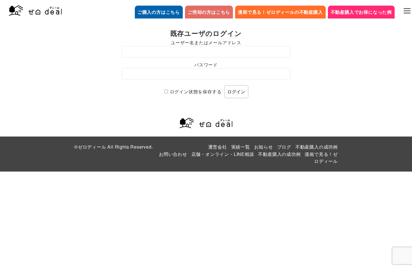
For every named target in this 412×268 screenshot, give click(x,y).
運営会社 (217, 147)
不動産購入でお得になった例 (361, 12)
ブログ (284, 147)
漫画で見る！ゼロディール (321, 158)
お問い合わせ (173, 154)
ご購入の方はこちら (159, 12)
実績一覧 (240, 147)
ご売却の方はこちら (209, 12)
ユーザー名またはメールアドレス (206, 42)
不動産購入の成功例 (316, 147)
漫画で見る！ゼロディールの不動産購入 (280, 12)
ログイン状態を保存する (196, 91)
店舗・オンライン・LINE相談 (222, 154)
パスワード (206, 64)
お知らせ (263, 147)
